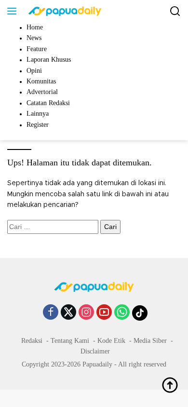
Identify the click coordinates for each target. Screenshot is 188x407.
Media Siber (150, 340)
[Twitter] (68, 313)
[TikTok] (140, 313)
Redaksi (31, 340)
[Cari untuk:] (53, 227)
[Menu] (13, 11)
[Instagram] (86, 313)
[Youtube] (104, 313)
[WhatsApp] (122, 313)
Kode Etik (111, 340)
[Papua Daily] (64, 11)
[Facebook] (50, 313)
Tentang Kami (70, 340)
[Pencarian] (175, 11)
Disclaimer (95, 351)
